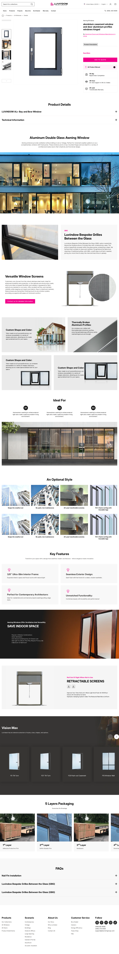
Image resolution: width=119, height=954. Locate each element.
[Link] (59, 4)
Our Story (51, 922)
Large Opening (29, 934)
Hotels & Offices (30, 931)
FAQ (72, 934)
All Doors (4, 928)
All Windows (17, 15)
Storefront (28, 943)
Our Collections (7, 922)
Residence (28, 937)
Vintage (27, 925)
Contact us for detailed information (20, 301)
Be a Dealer (74, 922)
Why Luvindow (52, 925)
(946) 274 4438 (100, 929)
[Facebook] (97, 922)
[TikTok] (115, 922)
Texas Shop (74, 931)
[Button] (6, 80)
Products (9, 15)
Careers (73, 925)
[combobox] (18, 4)
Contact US (51, 931)
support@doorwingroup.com (104, 931)
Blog (49, 928)
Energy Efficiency (77, 928)
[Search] (32, 4)
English (104, 4)
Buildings (28, 928)
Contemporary (29, 922)
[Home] (3, 15)
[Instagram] (111, 922)
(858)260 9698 (100, 926)
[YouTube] (106, 922)
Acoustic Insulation (31, 945)
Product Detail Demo (8, 931)
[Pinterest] (101, 922)
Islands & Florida (30, 940)
